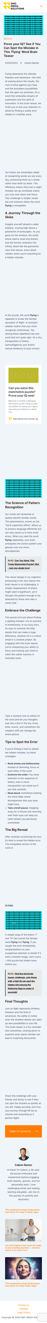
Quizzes (8, 38)
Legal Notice (23, 1312)
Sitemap (23, 1308)
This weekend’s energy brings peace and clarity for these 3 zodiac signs (22, 1210)
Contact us (23, 1305)
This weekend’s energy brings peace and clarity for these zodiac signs (22, 1284)
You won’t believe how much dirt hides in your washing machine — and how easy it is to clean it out (23, 1247)
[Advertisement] (23, 143)
